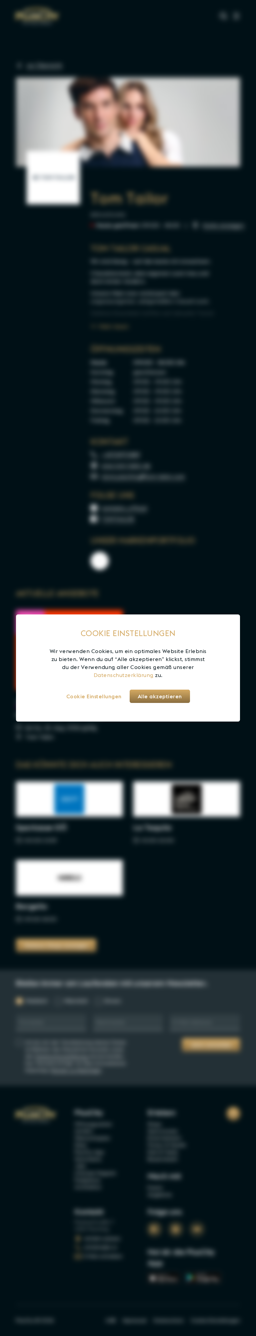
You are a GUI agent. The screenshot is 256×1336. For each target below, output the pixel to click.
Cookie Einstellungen (94, 696)
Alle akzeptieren (160, 696)
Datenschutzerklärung (124, 675)
